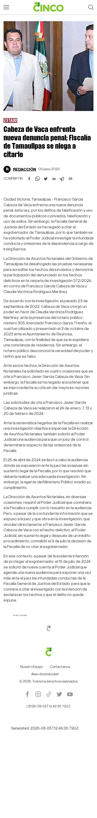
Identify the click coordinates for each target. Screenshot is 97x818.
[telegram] (62, 178)
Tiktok (49, 694)
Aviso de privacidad (45, 674)
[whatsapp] (37, 178)
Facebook (27, 694)
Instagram (38, 694)
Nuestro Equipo (31, 667)
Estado (10, 120)
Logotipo (48, 7)
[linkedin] (53, 178)
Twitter (59, 694)
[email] (70, 178)
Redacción (24, 169)
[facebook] (29, 178)
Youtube (70, 694)
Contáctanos (60, 667)
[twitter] (45, 178)
